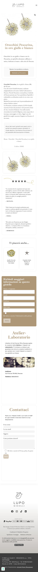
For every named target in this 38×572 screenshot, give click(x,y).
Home (5, 139)
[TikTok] (21, 511)
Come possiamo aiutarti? (10, 438)
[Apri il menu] (36, 5)
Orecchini (11, 139)
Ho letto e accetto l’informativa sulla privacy (17, 316)
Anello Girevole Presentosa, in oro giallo (11, 261)
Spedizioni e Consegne (13, 534)
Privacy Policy (19, 544)
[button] (35, 15)
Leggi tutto (10, 269)
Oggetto (5, 434)
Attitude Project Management (25, 567)
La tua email (7, 429)
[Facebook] (12, 511)
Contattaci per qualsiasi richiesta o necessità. (19, 528)
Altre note (6, 307)
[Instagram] (16, 511)
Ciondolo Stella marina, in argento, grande (27, 262)
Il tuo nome (6, 425)
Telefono (6, 301)
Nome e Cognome (9, 289)
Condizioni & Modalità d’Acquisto (19, 532)
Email (5, 295)
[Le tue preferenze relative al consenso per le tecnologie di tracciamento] (3, 569)
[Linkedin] (26, 511)
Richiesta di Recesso (26, 534)
